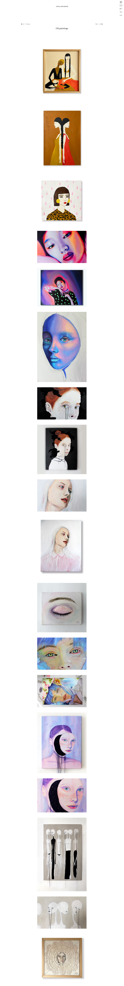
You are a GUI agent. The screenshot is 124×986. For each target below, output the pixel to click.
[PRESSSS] (121, 12)
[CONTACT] (121, 5)
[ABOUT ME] (121, 8)
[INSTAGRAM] (121, 2)
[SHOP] (121, 15)
